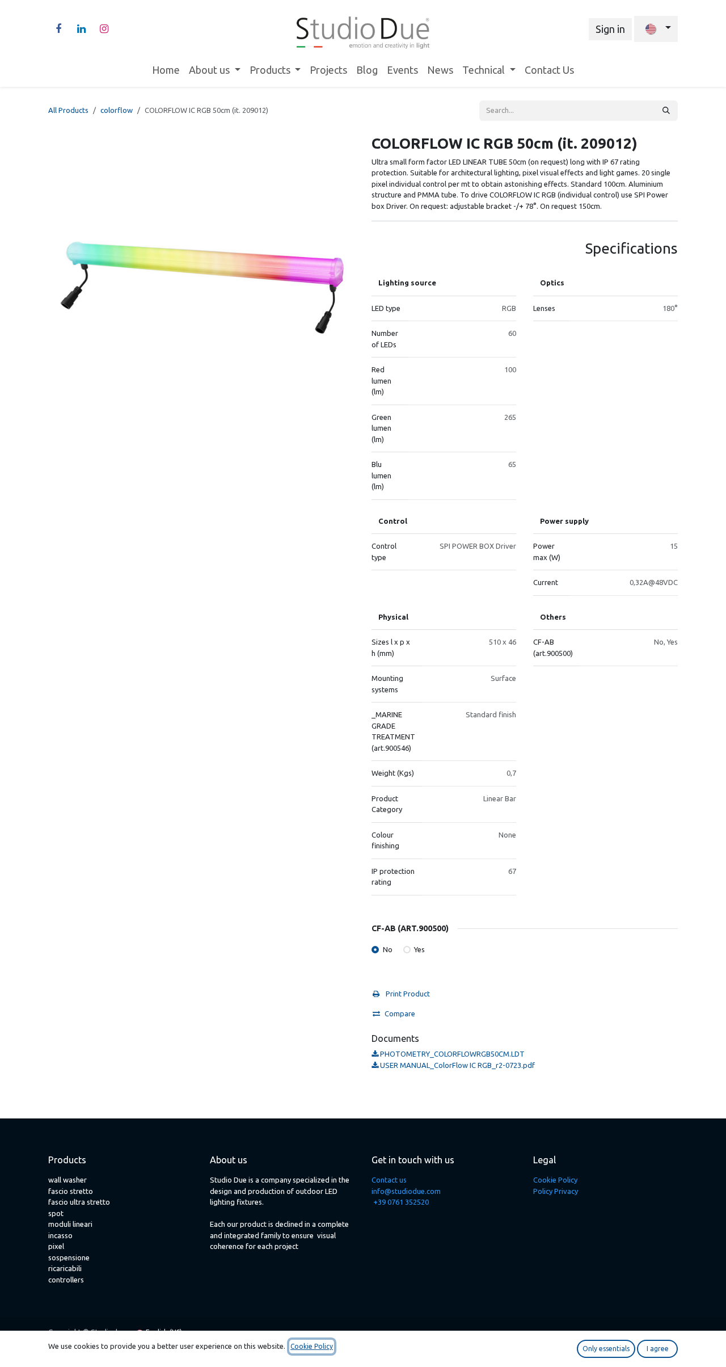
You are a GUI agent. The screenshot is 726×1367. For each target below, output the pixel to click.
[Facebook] (58, 29)
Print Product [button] (407, 994)
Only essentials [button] (606, 1348)
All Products (68, 110)
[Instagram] (104, 29)
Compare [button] (400, 1013)
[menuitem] (165, 70)
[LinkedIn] (81, 29)
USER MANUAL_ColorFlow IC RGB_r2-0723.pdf (456, 1065)
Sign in (610, 29)
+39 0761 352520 (401, 1202)
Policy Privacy (555, 1191)
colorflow (116, 110)
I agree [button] (658, 1348)
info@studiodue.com (406, 1191)
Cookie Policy (555, 1180)
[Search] (666, 110)
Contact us (389, 1180)
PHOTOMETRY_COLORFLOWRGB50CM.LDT (451, 1054)
